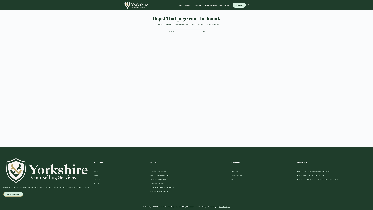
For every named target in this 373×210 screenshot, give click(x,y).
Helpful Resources (211, 5)
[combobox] (184, 31)
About (180, 5)
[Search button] (204, 31)
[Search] (248, 5)
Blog (220, 5)
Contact (226, 5)
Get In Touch (239, 5)
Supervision (198, 5)
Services (187, 5)
